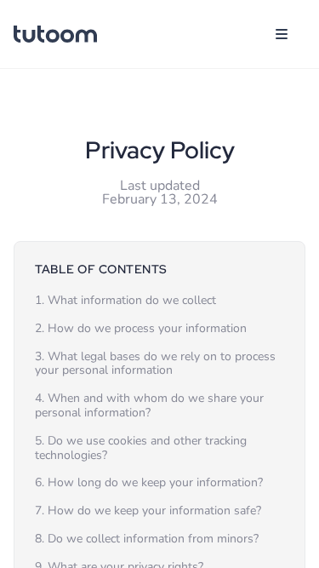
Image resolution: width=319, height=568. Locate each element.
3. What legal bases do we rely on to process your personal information (155, 363)
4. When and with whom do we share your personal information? (149, 405)
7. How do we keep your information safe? (148, 510)
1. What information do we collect (125, 300)
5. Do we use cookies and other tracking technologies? (141, 448)
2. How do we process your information (141, 328)
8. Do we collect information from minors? (147, 539)
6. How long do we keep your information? (149, 482)
